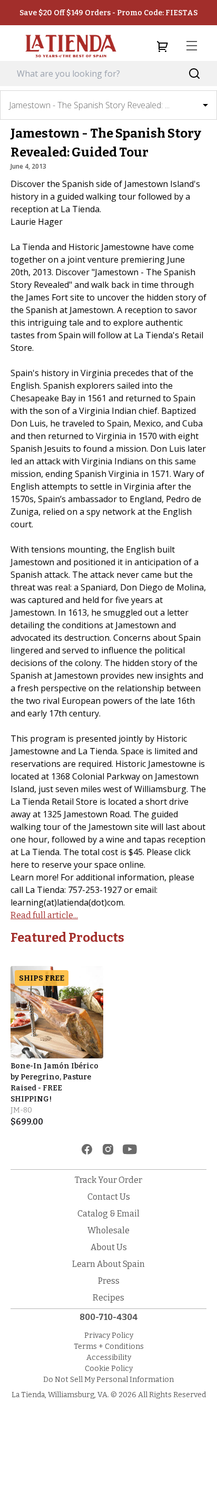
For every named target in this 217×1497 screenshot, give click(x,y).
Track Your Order (108, 1180)
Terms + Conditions (109, 1346)
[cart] (162, 46)
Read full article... (44, 915)
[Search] (194, 73)
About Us (109, 1247)
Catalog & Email (108, 1214)
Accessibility (108, 1357)
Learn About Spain (108, 1264)
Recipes (108, 1298)
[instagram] (108, 1149)
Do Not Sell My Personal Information (108, 1379)
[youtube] (130, 1149)
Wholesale (108, 1230)
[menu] (191, 46)
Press (109, 1281)
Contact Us (108, 1197)
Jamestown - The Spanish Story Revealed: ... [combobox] (89, 105)
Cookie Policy (109, 1368)
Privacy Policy (108, 1335)
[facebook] (87, 1149)
